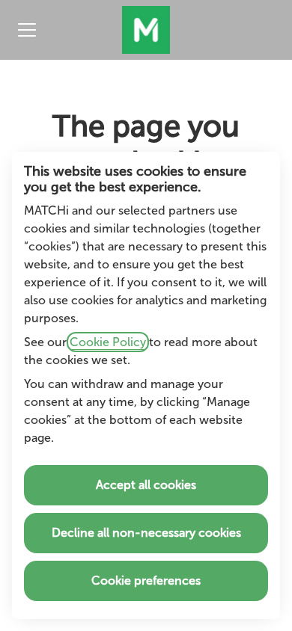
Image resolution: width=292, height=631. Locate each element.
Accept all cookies (146, 485)
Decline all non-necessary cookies (146, 533)
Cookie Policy (108, 342)
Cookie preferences (146, 580)
